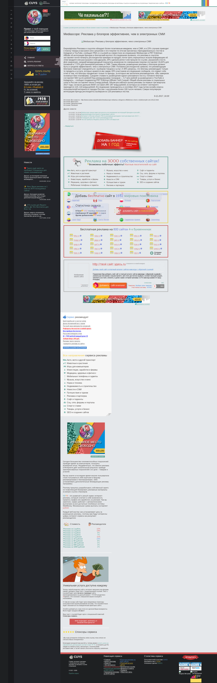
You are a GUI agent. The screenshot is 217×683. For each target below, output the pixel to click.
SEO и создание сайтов (78, 412)
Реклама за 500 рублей (73, 545)
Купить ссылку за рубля (75, 348)
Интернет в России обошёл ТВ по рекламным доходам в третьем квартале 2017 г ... (111, 116)
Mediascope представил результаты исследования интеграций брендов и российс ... (111, 112)
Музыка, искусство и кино (79, 380)
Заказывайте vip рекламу (33, 82)
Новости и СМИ (74, 389)
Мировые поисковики (112, 667)
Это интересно (110, 665)
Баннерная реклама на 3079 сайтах (111, 673)
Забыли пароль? (30, 50)
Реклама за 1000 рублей (74, 547)
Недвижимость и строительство (81, 386)
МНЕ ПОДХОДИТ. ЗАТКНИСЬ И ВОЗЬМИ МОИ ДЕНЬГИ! (86, 621)
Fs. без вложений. (31, 89)
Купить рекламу (34, 62)
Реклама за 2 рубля (71, 531)
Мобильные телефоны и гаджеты (82, 376)
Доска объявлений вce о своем (74, 323)
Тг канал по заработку (32, 92)
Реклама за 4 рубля (71, 535)
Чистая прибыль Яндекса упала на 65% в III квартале (100, 119)
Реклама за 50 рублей (73, 541)
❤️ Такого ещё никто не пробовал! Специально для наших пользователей (35, 170)
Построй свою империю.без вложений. (77, 326)
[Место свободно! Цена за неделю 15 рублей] (112, 302)
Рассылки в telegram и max (72, 334)
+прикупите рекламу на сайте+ (74, 344)
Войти (45, 49)
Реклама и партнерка (77, 396)
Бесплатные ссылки (128, 667)
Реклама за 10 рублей (73, 539)
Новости (108, 663)
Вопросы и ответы (36, 66)
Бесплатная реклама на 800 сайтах (112, 669)
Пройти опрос (74, 673)
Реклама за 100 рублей (73, 543)
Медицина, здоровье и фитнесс (81, 373)
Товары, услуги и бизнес (78, 409)
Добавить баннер (42, 153)
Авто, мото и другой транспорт (81, 360)
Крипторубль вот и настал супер (74, 321)
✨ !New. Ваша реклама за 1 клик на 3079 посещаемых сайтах (35, 189)
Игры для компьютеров (78, 366)
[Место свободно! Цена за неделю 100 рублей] (167, 18)
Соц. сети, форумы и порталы (81, 402)
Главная (31, 58)
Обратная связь (126, 672)
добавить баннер (198, 20)
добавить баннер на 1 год (121, 19)
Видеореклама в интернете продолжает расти (98, 114)
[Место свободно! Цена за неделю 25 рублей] (37, 150)
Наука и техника (74, 383)
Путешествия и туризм (77, 393)
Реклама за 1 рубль (72, 529)
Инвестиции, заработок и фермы (82, 370)
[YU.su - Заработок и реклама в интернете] (195, 682)
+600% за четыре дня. (32, 84)
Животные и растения (77, 363)
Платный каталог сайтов (126, 664)
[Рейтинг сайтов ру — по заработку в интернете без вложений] (195, 678)
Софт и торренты (75, 399)
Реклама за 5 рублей (72, 537)
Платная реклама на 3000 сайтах (127, 660)
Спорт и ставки (74, 406)
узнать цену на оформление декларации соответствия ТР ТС (85, 644)
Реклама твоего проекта (71, 341)
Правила (124, 670)
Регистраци (30, 48)
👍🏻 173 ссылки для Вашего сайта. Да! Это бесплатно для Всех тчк (36, 207)
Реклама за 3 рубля (71, 533)
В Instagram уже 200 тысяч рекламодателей (96, 118)
